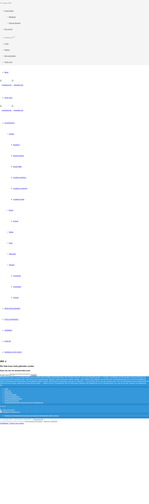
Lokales (11, 134)
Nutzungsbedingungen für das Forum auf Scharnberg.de (23, 402)
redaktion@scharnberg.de (11, 412)
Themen (11, 265)
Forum (7, 341)
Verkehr (16, 297)
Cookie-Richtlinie (10, 395)
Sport (10, 243)
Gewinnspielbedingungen (13, 399)
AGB (6, 389)
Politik (11, 232)
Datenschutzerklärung (11, 397)
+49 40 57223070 (8, 410)
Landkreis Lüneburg (20, 188)
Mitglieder (12, 17)
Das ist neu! (8, 29)
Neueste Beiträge (15, 23)
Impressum (8, 393)
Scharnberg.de (38, 419)
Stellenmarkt (11, 319)
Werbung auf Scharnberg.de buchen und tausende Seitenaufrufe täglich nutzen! (31, 416)
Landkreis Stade (18, 199)
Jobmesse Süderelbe (50, 421)
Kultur (11, 210)
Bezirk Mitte (17, 167)
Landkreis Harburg (19, 177)
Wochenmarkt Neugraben (33, 421)
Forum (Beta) (9, 11)
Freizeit (15, 221)
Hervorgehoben (12, 308)
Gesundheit (17, 287)
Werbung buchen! (13, 352)
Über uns (7, 391)
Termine (8, 330)
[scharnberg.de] (11, 85)
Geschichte (17, 276)
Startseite (9, 123)
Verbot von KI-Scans (11, 401)
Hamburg (16, 145)
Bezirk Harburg (18, 156)
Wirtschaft (12, 254)
